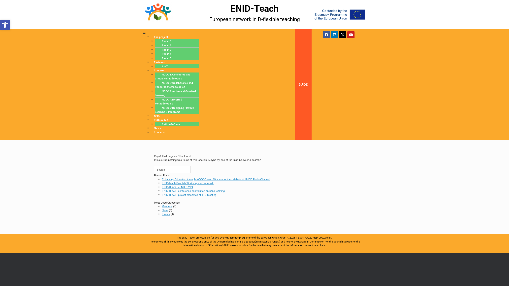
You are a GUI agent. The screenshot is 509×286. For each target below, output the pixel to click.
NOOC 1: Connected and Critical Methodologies (172, 76)
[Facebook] (326, 34)
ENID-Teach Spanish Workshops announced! (188, 183)
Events (166, 214)
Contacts (159, 132)
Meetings (167, 206)
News (165, 210)
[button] (5, 25)
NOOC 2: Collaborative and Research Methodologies (174, 85)
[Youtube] (351, 34)
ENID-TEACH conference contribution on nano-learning (193, 191)
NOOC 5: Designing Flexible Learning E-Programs (174, 110)
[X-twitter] (342, 34)
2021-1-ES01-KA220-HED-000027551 (310, 237)
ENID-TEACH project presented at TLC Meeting (189, 195)
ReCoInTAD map (171, 124)
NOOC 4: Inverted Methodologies (168, 101)
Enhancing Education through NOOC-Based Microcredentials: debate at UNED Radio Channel (216, 179)
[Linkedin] (334, 34)
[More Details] (169, 14)
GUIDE (303, 84)
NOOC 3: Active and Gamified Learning (175, 93)
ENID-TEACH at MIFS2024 (177, 187)
